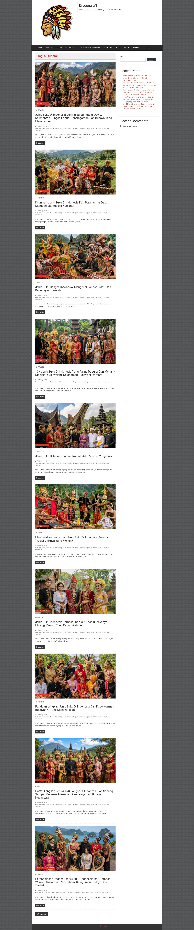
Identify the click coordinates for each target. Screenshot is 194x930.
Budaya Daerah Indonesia (91, 48)
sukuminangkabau (96, 128)
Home (39, 48)
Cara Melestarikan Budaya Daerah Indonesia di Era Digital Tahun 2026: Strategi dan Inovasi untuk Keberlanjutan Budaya (139, 106)
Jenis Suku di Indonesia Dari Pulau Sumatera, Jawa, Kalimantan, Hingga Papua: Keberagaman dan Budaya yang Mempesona (73, 118)
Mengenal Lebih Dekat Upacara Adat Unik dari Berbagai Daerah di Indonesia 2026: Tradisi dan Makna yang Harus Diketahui (139, 85)
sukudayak (80, 128)
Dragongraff (88, 6)
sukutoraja (108, 892)
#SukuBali (40, 892)
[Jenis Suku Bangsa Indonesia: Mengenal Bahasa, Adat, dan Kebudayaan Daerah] (75, 256)
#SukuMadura (50, 128)
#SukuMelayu (59, 128)
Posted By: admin (42, 126)
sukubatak (67, 128)
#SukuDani (47, 892)
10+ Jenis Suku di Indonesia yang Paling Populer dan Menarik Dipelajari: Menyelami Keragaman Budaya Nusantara (75, 373)
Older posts (42, 914)
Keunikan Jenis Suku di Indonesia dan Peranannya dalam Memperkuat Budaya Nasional (72, 204)
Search (122, 56)
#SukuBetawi (41, 128)
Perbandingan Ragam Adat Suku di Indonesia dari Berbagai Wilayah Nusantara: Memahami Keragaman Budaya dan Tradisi (73, 882)
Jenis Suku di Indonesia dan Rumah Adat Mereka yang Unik (73, 456)
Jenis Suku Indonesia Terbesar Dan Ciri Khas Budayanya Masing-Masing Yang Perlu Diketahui (71, 623)
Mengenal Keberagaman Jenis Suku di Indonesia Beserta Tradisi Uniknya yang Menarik (71, 539)
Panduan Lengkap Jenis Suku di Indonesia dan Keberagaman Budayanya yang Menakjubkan (74, 708)
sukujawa (87, 128)
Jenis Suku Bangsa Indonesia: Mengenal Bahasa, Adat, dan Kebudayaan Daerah (73, 288)
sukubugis (73, 128)
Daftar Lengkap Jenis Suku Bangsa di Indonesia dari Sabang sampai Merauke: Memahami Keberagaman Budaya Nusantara (74, 794)
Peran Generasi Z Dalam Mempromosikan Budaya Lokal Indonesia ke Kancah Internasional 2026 (137, 78)
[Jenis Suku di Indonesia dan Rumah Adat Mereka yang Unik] (75, 425)
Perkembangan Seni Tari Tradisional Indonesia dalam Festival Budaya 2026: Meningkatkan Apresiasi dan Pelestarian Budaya (139, 92)
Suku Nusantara (71, 48)
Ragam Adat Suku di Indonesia (128, 48)
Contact (147, 48)
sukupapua (106, 128)
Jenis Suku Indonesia (53, 48)
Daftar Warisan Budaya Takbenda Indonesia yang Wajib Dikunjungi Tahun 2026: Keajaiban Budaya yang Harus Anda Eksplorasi (138, 99)
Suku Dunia (108, 48)
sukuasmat (54, 892)
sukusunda (38, 130)
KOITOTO (103, 926)
